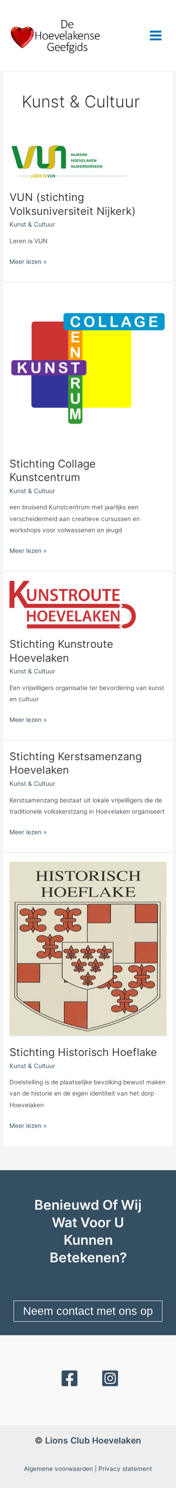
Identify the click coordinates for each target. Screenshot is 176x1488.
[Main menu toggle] (155, 35)
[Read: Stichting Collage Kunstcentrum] (88, 369)
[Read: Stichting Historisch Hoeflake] (88, 948)
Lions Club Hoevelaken (93, 1440)
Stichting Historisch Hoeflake (83, 1052)
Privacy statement (125, 1468)
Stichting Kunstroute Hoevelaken (61, 650)
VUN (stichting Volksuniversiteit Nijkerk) (72, 204)
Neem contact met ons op (88, 1311)
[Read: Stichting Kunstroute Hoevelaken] (72, 603)
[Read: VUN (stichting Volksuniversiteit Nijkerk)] (69, 161)
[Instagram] (110, 1378)
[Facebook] (69, 1378)
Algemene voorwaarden (58, 1468)
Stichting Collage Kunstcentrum (52, 470)
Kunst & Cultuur (32, 224)
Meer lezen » (27, 260)
